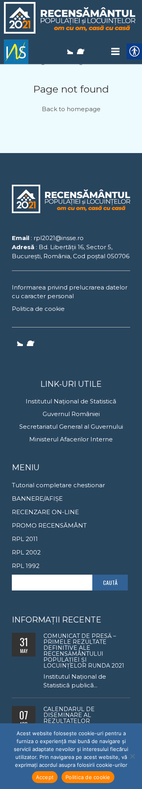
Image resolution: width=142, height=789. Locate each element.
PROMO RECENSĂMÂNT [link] (49, 525)
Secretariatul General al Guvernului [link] (71, 426)
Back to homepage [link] (71, 109)
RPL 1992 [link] (25, 566)
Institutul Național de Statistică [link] (71, 401)
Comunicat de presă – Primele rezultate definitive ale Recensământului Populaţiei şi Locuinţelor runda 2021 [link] (83, 650)
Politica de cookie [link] (38, 308)
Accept (45, 777)
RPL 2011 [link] (25, 539)
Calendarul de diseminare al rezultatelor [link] (69, 715)
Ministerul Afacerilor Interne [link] (71, 439)
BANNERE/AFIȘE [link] (37, 498)
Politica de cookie (87, 777)
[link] (71, 18)
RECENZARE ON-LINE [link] (45, 512)
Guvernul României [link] (71, 414)
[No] (132, 756)
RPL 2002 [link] (26, 552)
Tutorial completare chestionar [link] (58, 485)
